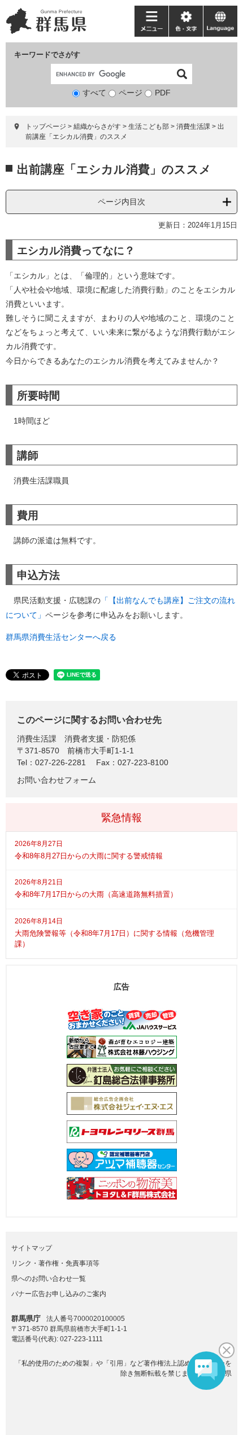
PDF (163, 92)
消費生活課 (193, 126)
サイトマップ (31, 1248)
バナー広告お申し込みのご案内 (58, 1294)
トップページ (45, 126)
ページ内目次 (121, 201)
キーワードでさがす (47, 54)
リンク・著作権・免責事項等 (55, 1263)
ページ (130, 92)
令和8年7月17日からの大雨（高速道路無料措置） (96, 894)
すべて (94, 92)
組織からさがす (97, 126)
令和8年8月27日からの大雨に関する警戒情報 (89, 856)
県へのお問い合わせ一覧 (48, 1279)
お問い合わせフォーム (56, 779)
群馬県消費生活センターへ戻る (61, 637)
